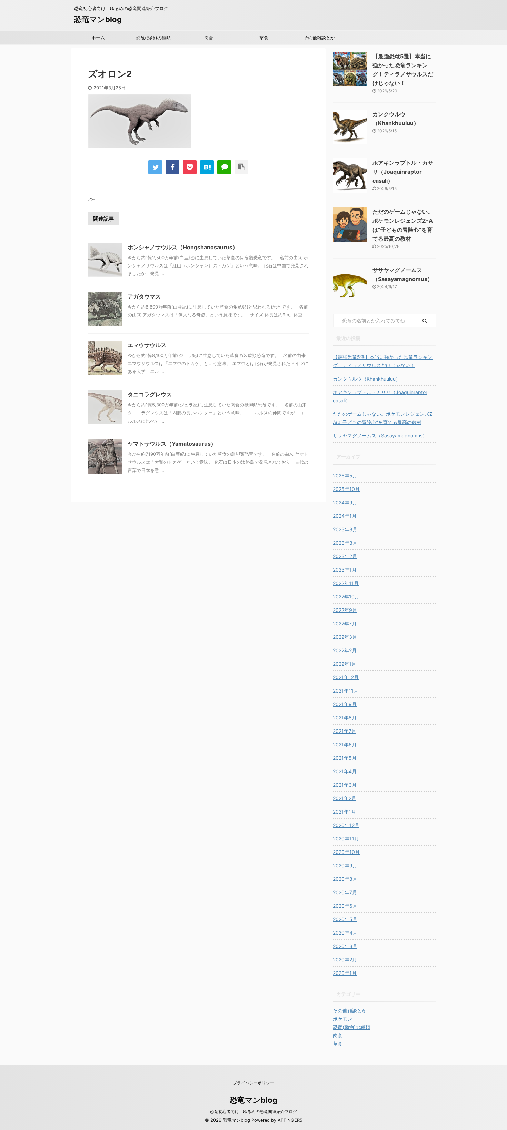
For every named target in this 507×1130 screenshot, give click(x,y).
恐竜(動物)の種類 (153, 37)
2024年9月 (345, 502)
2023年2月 (345, 556)
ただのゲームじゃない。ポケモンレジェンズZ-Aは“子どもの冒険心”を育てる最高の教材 (383, 418)
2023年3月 (345, 543)
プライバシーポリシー (253, 1083)
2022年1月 (344, 664)
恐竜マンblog (98, 19)
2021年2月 (344, 798)
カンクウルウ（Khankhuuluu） (366, 379)
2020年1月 (345, 973)
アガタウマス (144, 296)
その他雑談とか (319, 37)
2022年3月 (345, 637)
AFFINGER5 (290, 1120)
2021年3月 (345, 785)
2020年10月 (346, 852)
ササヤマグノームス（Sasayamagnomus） (380, 435)
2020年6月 (345, 906)
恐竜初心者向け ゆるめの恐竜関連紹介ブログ (253, 1111)
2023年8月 (345, 529)
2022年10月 (346, 596)
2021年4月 (345, 771)
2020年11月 (346, 838)
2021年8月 (345, 717)
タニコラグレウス (150, 394)
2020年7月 (345, 892)
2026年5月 (345, 475)
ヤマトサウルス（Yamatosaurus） (172, 443)
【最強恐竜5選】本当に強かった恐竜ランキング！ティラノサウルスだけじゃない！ (383, 361)
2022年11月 (346, 583)
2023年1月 (345, 570)
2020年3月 (345, 946)
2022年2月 (345, 650)
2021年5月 (345, 758)
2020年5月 (345, 919)
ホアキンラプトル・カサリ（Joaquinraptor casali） (402, 171)
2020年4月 (345, 933)
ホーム (98, 37)
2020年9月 (345, 865)
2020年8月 (345, 879)
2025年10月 (346, 489)
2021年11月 (345, 691)
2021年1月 (344, 812)
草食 (263, 37)
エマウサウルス (147, 345)
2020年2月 (345, 959)
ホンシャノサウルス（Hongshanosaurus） (183, 247)
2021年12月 (346, 677)
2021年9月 (345, 704)
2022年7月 (345, 623)
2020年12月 (346, 825)
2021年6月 (345, 744)
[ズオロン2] (207, 167)
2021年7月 (344, 731)
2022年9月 (345, 610)
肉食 (208, 37)
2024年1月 (345, 516)
